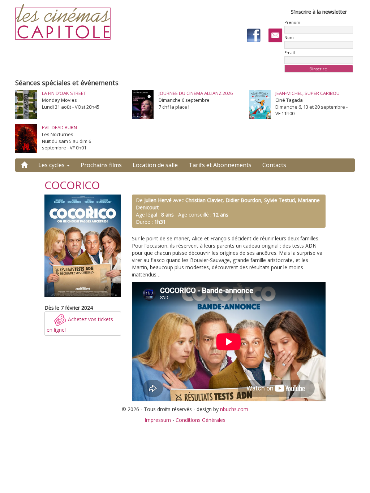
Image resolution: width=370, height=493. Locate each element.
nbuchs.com (234, 409)
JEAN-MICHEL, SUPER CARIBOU (307, 93)
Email (289, 52)
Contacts (274, 165)
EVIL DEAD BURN (59, 127)
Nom (289, 37)
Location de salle (155, 165)
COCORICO (72, 185)
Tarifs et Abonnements (220, 165)
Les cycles (52, 165)
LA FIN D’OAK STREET (64, 93)
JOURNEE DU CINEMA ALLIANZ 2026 (196, 93)
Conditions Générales (200, 419)
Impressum (158, 419)
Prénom (292, 22)
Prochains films (101, 165)
